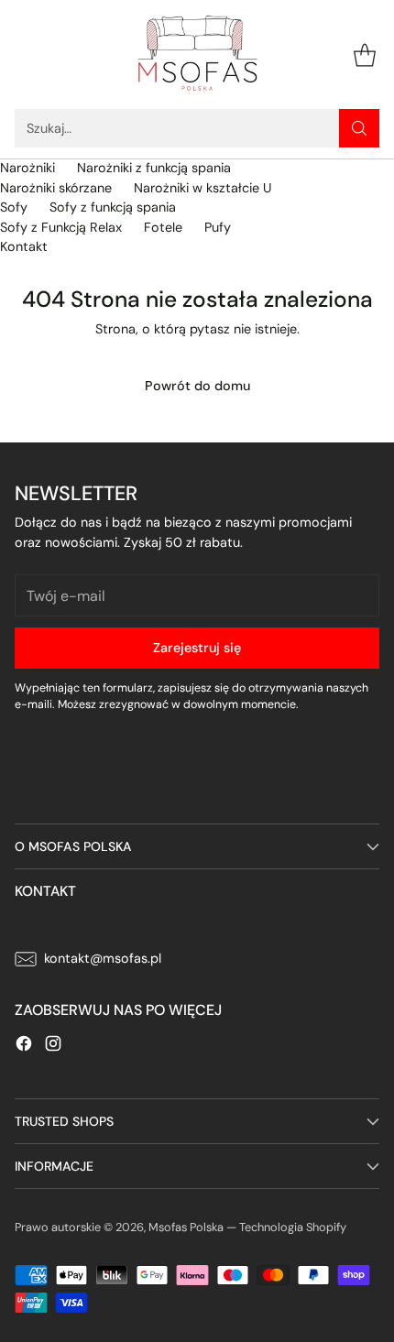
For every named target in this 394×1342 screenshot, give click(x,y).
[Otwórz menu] (24, 54)
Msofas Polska (186, 1227)
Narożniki (27, 167)
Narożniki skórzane (56, 188)
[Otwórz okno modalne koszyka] (364, 54)
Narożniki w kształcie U (202, 188)
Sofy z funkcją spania (112, 207)
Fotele (163, 227)
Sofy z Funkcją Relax (61, 227)
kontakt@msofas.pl (102, 958)
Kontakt (24, 246)
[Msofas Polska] (197, 54)
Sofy (13, 207)
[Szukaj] (359, 128)
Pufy (217, 227)
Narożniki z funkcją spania (154, 167)
